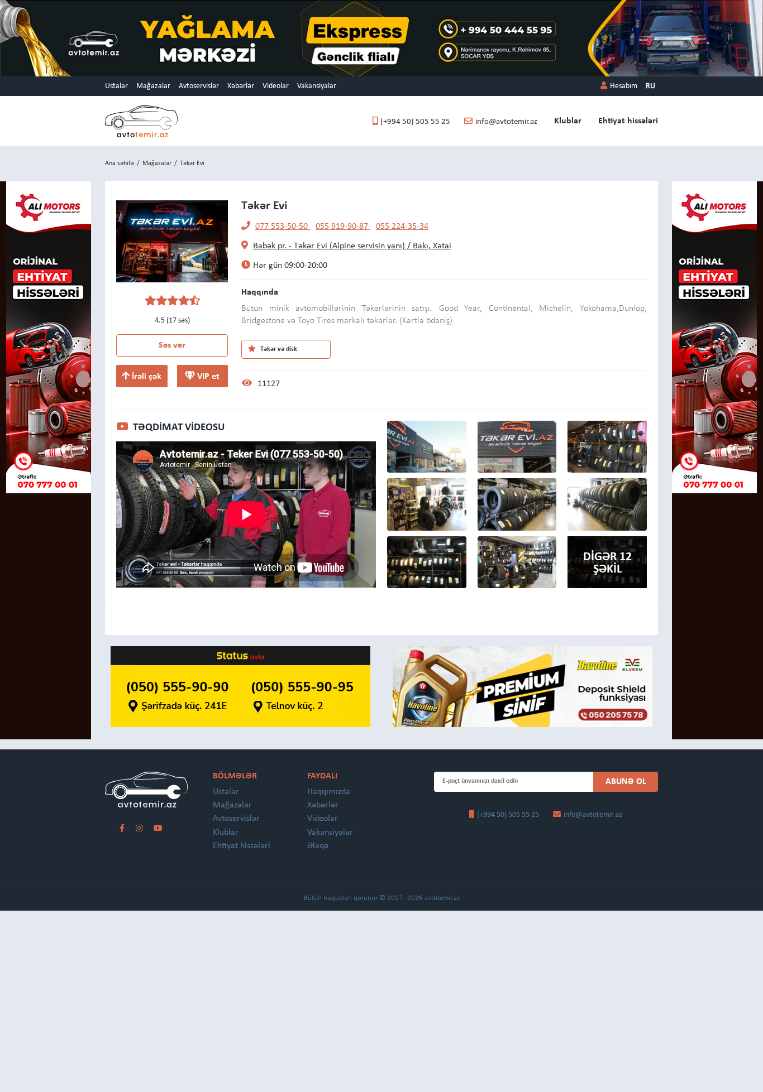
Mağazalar (153, 86)
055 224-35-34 (402, 226)
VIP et (207, 376)
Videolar (276, 86)
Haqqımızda (328, 791)
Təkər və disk (278, 349)
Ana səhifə (119, 163)
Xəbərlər (240, 86)
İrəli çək (145, 376)
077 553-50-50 (282, 226)
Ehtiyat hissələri (628, 121)
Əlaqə (317, 845)
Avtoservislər (199, 86)
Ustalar (116, 86)
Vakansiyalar (316, 86)
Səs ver (172, 345)
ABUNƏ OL (625, 781)
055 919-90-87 (343, 226)
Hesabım (623, 86)
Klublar (567, 121)
